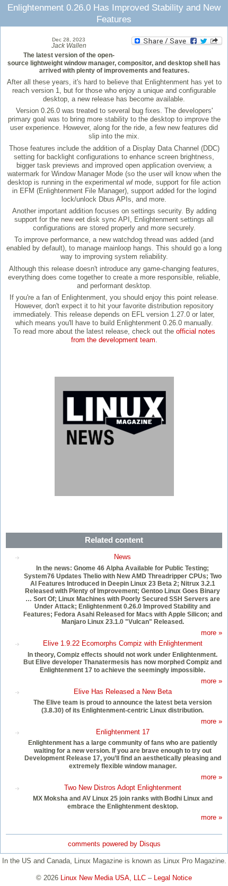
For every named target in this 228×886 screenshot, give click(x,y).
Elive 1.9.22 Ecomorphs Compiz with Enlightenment (123, 643)
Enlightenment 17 (123, 732)
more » (211, 633)
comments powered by (114, 844)
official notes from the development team (143, 335)
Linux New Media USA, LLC (103, 878)
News (122, 557)
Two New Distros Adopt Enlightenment (122, 788)
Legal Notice (173, 878)
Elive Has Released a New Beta (123, 692)
